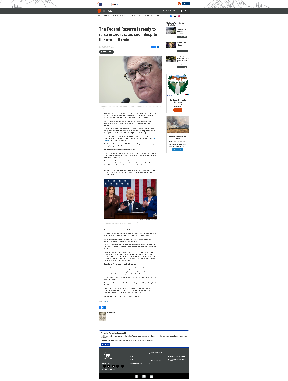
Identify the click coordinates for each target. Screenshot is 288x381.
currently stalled (109, 272)
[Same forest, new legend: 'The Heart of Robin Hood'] (171, 45)
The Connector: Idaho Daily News (177, 101)
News (99, 15)
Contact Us (151, 357)
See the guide (177, 150)
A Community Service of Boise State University (177, 360)
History (132, 356)
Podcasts (123, 15)
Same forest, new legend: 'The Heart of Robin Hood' (182, 44)
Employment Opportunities (155, 360)
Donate (186, 4)
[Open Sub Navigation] (101, 15)
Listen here (177, 110)
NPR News (106, 301)
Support (148, 15)
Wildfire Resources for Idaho (178, 137)
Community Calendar (160, 15)
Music (106, 15)
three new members (115, 270)
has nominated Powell (120, 268)
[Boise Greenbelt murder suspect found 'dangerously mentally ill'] (171, 59)
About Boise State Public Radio (137, 353)
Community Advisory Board (136, 363)
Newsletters (115, 15)
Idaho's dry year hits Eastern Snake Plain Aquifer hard (182, 29)
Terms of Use (152, 363)
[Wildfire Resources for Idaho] (178, 124)
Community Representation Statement (155, 353)
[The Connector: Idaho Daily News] (178, 85)
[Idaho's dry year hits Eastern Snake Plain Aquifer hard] (171, 30)
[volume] (104, 11)
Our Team (132, 359)
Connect (139, 15)
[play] (99, 11)
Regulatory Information (173, 353)
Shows (132, 15)
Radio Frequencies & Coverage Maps (177, 356)
